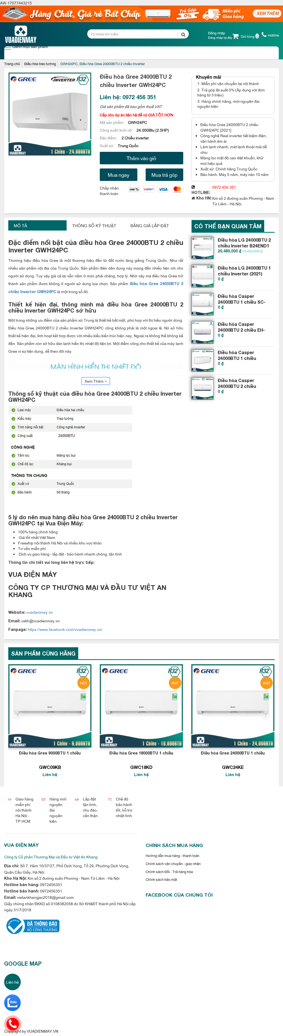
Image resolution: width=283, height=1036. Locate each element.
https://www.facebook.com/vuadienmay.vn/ (65, 629)
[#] (203, 248)
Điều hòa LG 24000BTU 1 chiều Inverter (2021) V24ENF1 (244, 273)
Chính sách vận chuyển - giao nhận (173, 863)
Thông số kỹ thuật (94, 225)
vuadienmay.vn (39, 612)
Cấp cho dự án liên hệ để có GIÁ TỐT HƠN (136, 114)
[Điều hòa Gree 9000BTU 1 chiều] (49, 706)
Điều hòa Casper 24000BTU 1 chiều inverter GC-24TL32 (239, 358)
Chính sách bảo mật (161, 879)
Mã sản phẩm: (112, 122)
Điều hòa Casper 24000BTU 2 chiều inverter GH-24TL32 (239, 386)
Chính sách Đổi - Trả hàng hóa (169, 871)
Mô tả (20, 225)
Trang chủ (12, 63)
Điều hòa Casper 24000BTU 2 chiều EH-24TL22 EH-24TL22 (241, 329)
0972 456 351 (224, 187)
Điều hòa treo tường (40, 63)
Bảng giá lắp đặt (149, 225)
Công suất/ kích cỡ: (117, 129)
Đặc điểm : (109, 137)
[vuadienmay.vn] (31, 925)
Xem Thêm (94, 380)
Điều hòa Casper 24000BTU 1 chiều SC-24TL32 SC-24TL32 (242, 301)
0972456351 (50, 884)
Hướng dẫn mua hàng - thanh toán (172, 855)
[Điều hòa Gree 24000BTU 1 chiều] (232, 706)
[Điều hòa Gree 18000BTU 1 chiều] (141, 706)
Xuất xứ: (107, 145)
